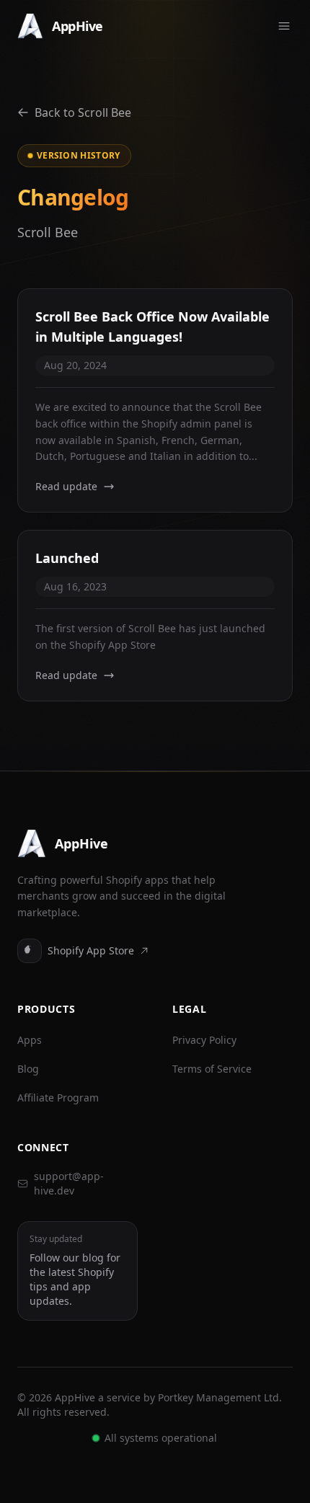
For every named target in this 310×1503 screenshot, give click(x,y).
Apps (29, 1040)
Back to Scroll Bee (83, 112)
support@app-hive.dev (69, 1183)
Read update (66, 486)
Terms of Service (212, 1069)
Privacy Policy (204, 1040)
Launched (67, 558)
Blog (28, 1069)
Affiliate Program (58, 1097)
